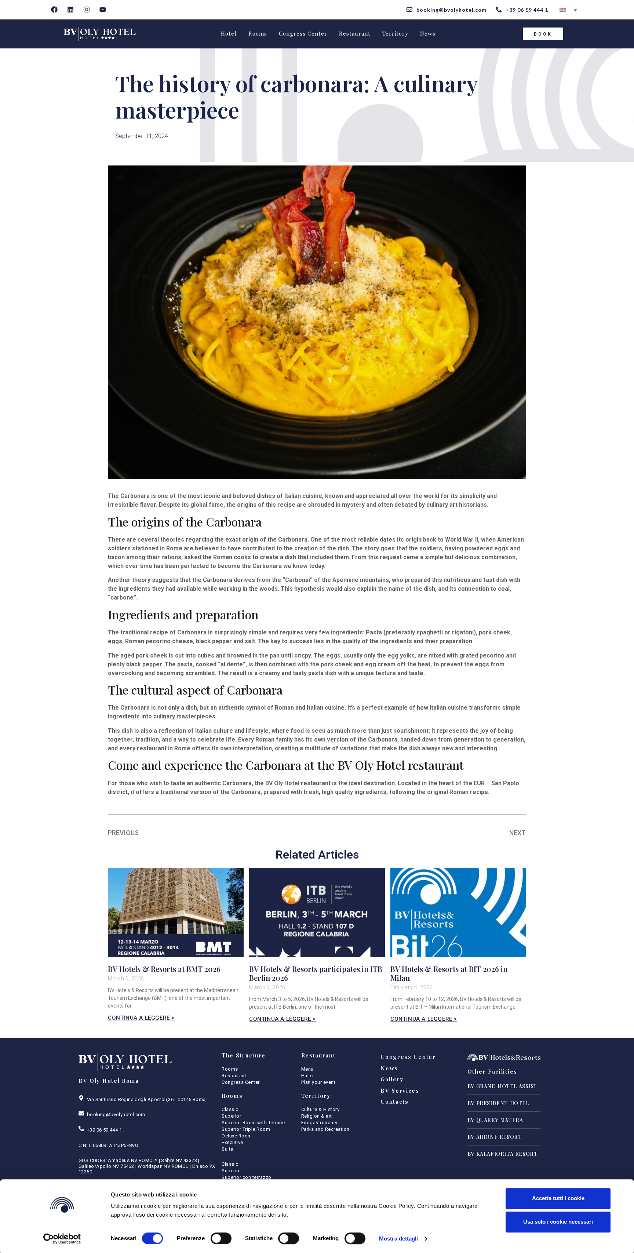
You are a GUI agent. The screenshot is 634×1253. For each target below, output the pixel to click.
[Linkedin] (70, 9)
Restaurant (355, 33)
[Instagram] (86, 9)
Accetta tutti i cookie (558, 1198)
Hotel (229, 33)
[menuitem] (568, 9)
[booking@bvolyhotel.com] (81, 1113)
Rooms (257, 33)
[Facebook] (54, 9)
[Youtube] (102, 9)
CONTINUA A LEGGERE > (141, 1018)
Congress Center (303, 33)
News (428, 33)
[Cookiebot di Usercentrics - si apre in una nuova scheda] (62, 1238)
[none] (568, 9)
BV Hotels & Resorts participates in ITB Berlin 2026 (315, 973)
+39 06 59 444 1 (104, 1130)
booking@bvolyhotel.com (116, 1114)
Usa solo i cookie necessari (558, 1222)
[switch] (221, 1238)
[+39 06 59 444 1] (81, 1128)
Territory (395, 33)
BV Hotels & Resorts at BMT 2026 (164, 969)
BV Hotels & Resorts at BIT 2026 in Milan (448, 973)
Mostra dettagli (398, 1238)
